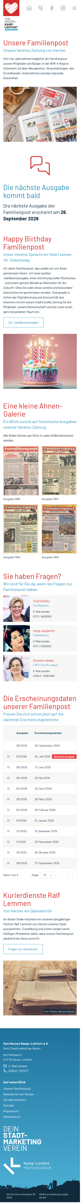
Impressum (11, 1111)
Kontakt (8, 1105)
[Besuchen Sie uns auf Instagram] (63, 8)
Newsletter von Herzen (18, 1094)
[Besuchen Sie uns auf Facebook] (51, 8)
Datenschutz (12, 1116)
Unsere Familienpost (17, 1088)
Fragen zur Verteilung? (23, 949)
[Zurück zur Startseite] (11, 8)
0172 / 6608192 (42, 616)
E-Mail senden (41, 611)
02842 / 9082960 (44, 676)
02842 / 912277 (18, 1071)
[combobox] (48, 875)
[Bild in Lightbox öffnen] (21, 470)
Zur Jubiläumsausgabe (23, 322)
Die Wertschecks (14, 1100)
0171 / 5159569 (42, 646)
